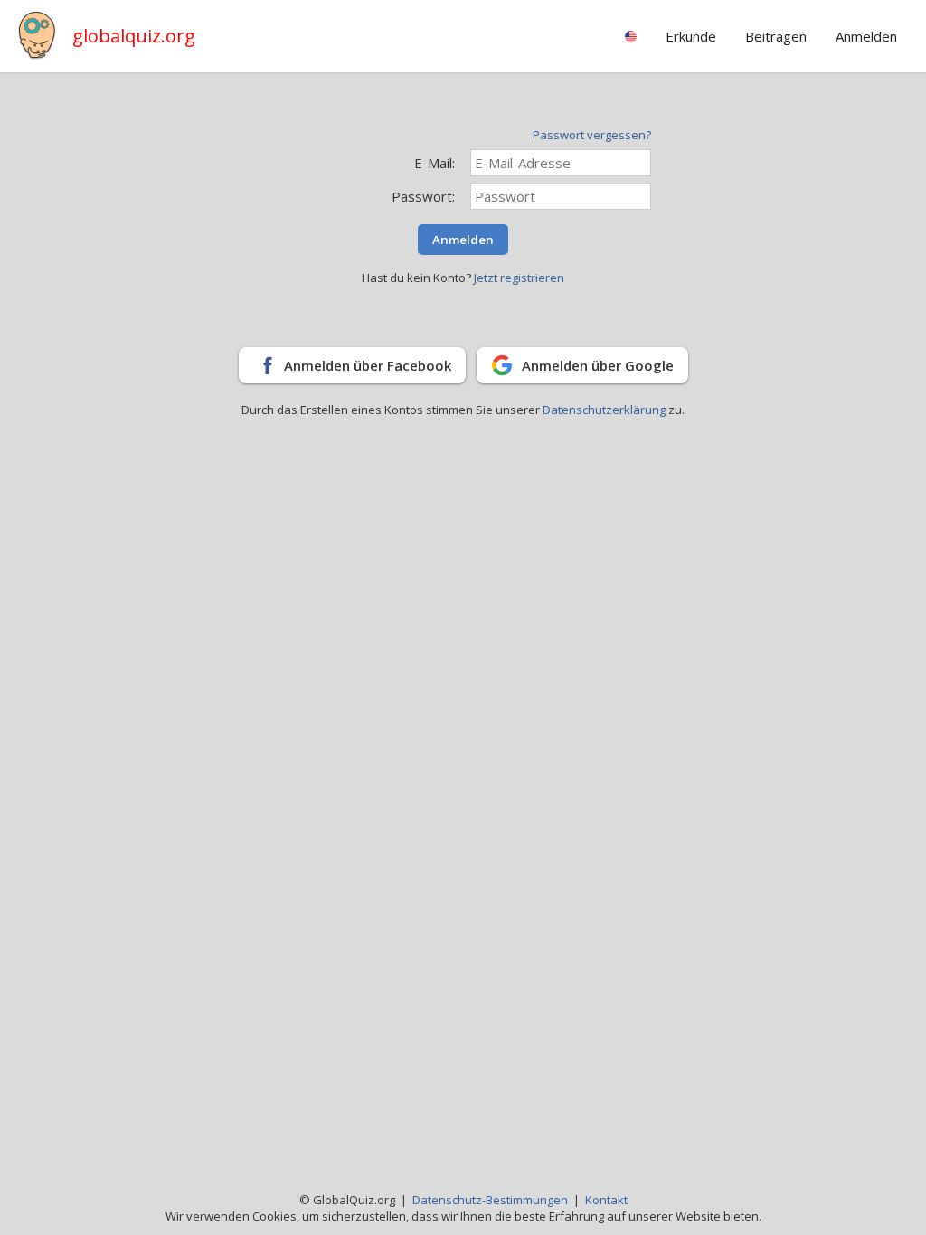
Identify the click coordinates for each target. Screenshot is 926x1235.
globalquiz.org (133, 36)
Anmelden (463, 239)
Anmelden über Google (598, 365)
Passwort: (423, 196)
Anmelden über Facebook (367, 365)
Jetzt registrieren (519, 277)
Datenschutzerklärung (605, 409)
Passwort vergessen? (592, 135)
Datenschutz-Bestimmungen (490, 1200)
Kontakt (606, 1200)
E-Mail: (434, 163)
